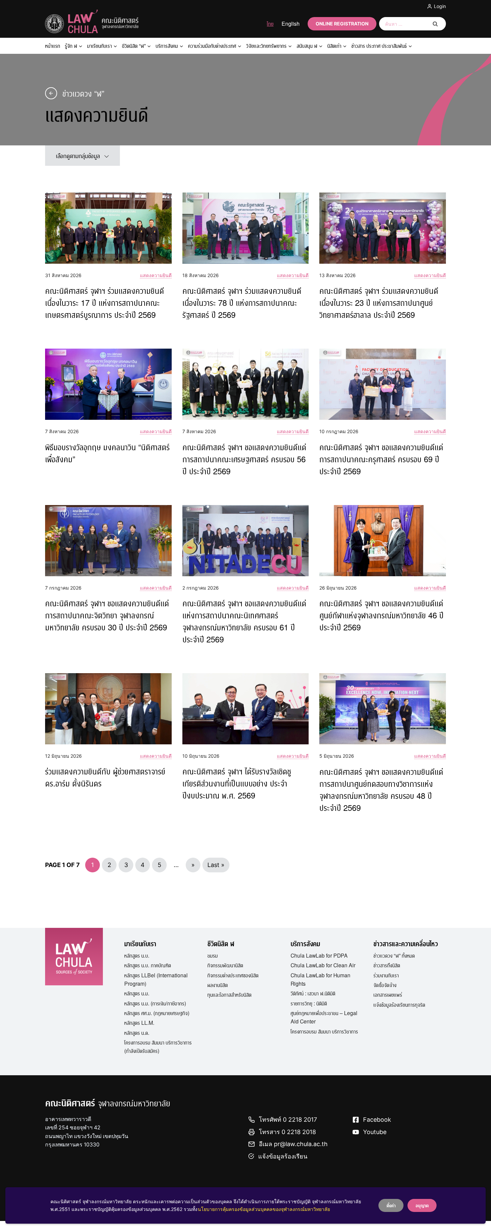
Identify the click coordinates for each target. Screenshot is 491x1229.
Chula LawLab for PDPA (319, 955)
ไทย (270, 23)
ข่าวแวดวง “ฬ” (83, 93)
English (291, 23)
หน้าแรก (52, 45)
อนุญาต (422, 1205)
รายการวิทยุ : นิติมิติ (309, 1003)
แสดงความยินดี (156, 275)
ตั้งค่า (390, 1205)
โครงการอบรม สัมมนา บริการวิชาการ (324, 1031)
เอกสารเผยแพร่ (387, 994)
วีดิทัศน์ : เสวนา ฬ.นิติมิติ (313, 993)
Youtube (374, 1131)
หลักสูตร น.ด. (136, 1032)
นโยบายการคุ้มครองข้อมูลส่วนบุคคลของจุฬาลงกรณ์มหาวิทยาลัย (264, 1209)
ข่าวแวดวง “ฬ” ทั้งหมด (394, 955)
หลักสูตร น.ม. (136, 993)
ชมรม (212, 955)
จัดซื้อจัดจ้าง (384, 984)
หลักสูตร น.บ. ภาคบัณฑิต (147, 965)
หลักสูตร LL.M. (139, 1022)
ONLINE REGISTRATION (342, 23)
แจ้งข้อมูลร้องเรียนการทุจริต (399, 1004)
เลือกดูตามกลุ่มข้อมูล (78, 155)
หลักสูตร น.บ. (136, 955)
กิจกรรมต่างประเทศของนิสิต (233, 975)
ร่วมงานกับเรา (386, 975)
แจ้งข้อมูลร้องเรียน (282, 1156)
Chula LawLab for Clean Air (323, 965)
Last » (215, 864)
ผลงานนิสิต (217, 984)
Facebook (377, 1119)
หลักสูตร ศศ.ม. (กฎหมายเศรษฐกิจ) (156, 1012)
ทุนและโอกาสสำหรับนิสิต (229, 994)
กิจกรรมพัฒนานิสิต (225, 965)
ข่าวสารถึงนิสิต (386, 965)
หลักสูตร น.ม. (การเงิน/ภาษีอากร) (155, 1003)
